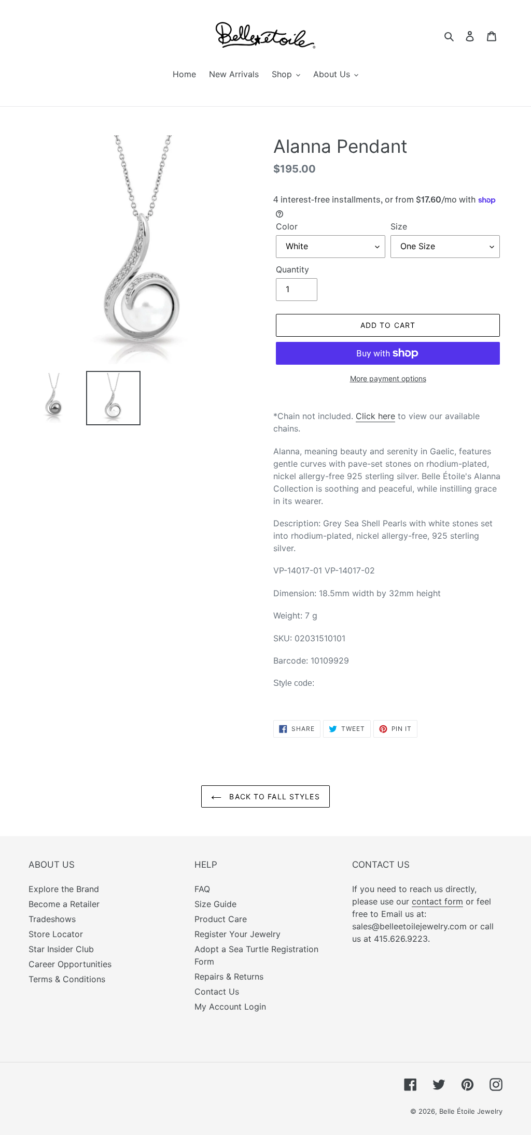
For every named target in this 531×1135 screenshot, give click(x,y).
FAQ (202, 889)
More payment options (388, 378)
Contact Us (216, 991)
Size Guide (215, 904)
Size (398, 226)
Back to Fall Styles (273, 796)
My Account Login (230, 1006)
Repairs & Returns (228, 976)
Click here (375, 416)
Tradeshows (52, 919)
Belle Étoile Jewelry (470, 1111)
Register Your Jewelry (237, 934)
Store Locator (56, 934)
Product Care (220, 919)
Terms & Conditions (67, 979)
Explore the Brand (64, 889)
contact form (437, 901)
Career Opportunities (70, 964)
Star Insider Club (61, 949)
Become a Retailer (64, 904)
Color (287, 226)
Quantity (292, 269)
